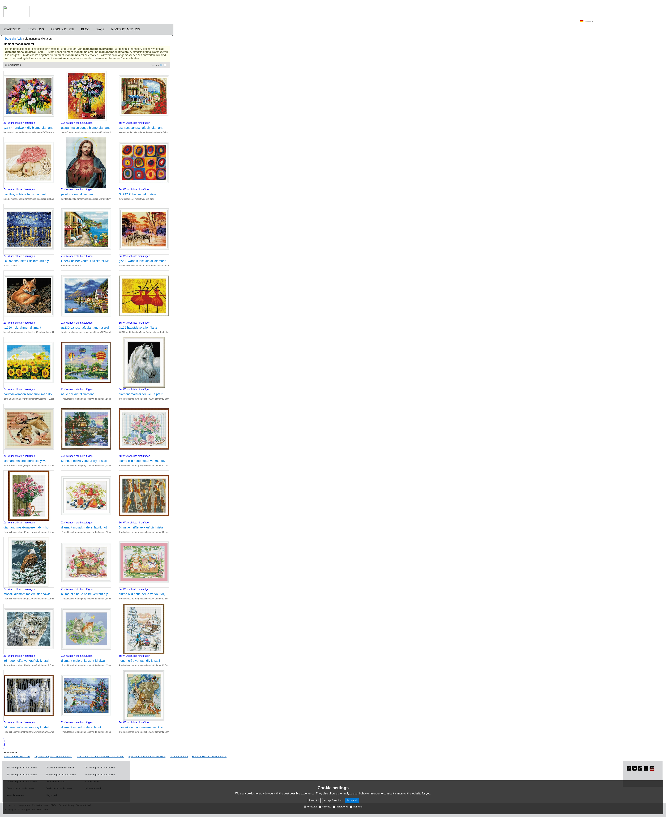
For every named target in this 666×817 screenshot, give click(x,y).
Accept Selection (332, 800)
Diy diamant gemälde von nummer (53, 756)
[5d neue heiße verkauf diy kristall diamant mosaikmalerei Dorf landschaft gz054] (86, 429)
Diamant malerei (179, 756)
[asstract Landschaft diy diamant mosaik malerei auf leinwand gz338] (144, 96)
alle (20, 38)
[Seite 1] (3, 738)
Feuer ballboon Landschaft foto (209, 756)
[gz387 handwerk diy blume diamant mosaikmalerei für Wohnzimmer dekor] (28, 96)
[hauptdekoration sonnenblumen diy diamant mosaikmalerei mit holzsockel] (28, 362)
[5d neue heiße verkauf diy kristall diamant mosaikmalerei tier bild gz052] (28, 695)
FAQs (100, 29)
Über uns (36, 29)
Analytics (326, 806)
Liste (161, 65)
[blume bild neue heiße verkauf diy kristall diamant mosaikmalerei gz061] (144, 562)
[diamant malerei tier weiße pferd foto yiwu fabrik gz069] (144, 362)
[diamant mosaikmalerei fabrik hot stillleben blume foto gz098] (28, 495)
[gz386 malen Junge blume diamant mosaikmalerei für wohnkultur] (86, 96)
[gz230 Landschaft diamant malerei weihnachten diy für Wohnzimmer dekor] (86, 295)
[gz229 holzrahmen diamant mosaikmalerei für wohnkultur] (28, 295)
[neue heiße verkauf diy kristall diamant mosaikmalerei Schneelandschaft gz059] (144, 629)
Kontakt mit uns (125, 29)
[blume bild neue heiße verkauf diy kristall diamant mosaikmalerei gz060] (144, 429)
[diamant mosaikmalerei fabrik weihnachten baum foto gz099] (86, 695)
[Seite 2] (3, 747)
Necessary (312, 806)
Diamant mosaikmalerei (17, 756)
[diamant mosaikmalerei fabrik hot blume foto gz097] (86, 495)
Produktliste (62, 29)
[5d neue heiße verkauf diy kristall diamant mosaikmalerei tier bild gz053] (144, 495)
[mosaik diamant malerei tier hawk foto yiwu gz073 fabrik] (28, 562)
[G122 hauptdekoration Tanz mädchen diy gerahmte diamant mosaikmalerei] (144, 295)
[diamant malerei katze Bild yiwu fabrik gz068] (86, 629)
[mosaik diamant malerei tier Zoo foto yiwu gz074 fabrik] (144, 695)
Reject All (314, 800)
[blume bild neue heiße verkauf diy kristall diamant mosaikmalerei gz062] (86, 562)
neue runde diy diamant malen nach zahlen (100, 756)
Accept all (352, 800)
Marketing (357, 806)
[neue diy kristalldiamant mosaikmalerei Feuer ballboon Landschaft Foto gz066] (86, 362)
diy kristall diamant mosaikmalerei (147, 756)
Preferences (342, 806)
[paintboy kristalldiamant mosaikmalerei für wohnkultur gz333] (86, 162)
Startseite (12, 29)
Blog (85, 29)
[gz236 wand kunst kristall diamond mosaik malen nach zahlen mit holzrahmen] (144, 229)
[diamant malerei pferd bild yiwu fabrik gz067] (28, 429)
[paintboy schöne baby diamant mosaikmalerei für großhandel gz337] (28, 162)
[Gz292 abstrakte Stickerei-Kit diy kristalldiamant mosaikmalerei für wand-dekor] (28, 229)
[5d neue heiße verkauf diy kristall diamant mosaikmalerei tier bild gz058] (28, 629)
